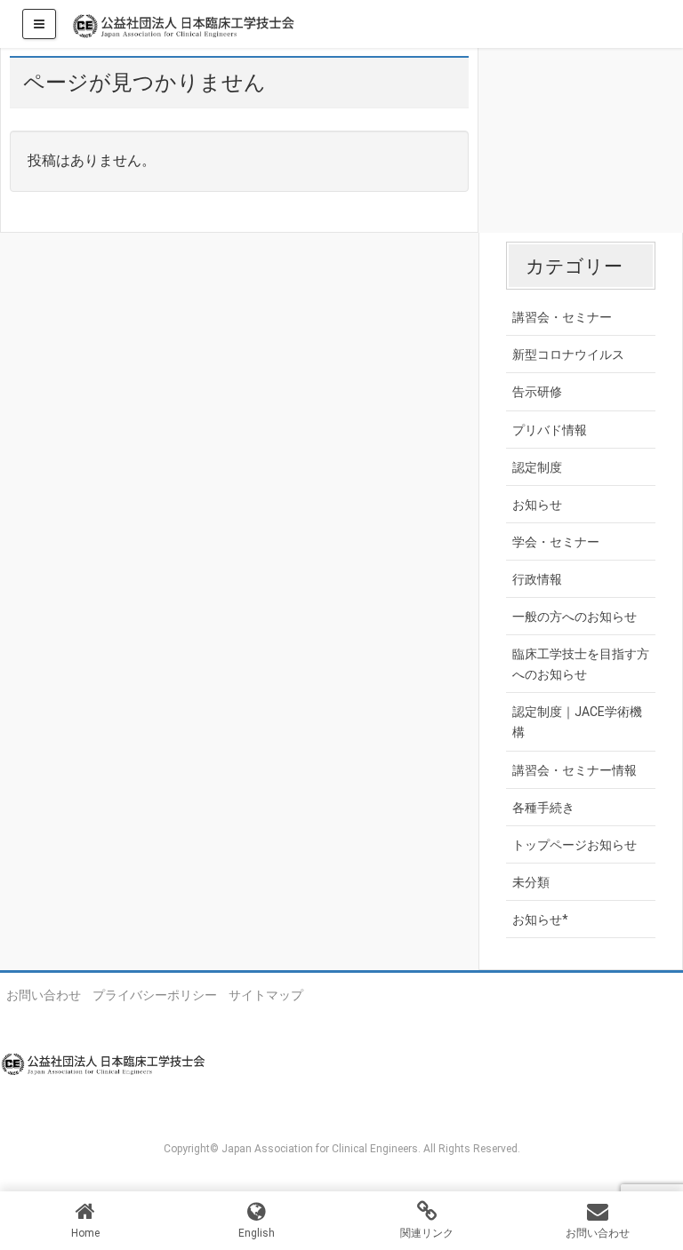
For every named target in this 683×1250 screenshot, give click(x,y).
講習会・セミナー (562, 317)
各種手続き (543, 807)
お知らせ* (540, 919)
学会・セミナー (555, 542)
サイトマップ (266, 995)
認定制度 (537, 467)
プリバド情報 (549, 430)
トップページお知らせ (574, 845)
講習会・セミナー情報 (574, 770)
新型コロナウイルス (568, 354)
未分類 (531, 882)
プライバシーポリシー (154, 995)
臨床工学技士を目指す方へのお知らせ (580, 664)
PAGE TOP (651, 1196)
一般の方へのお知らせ (574, 616)
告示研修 (537, 392)
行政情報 (537, 579)
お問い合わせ (43, 995)
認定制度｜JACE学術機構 (577, 722)
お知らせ (537, 505)
